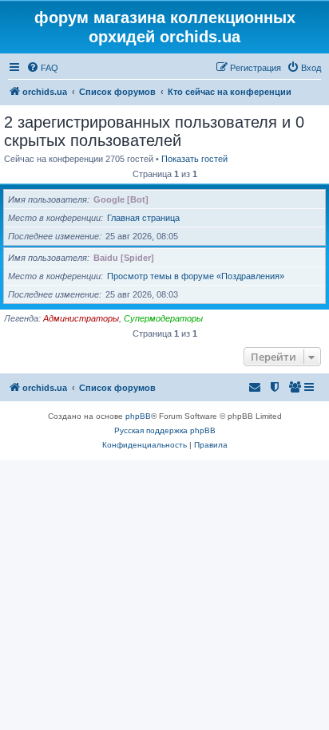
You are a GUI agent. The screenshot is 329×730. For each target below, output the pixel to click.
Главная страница (143, 218)
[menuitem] (42, 67)
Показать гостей (194, 159)
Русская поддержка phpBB (165, 430)
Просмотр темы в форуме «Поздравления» (195, 276)
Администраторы (81, 318)
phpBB (138, 416)
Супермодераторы (163, 318)
